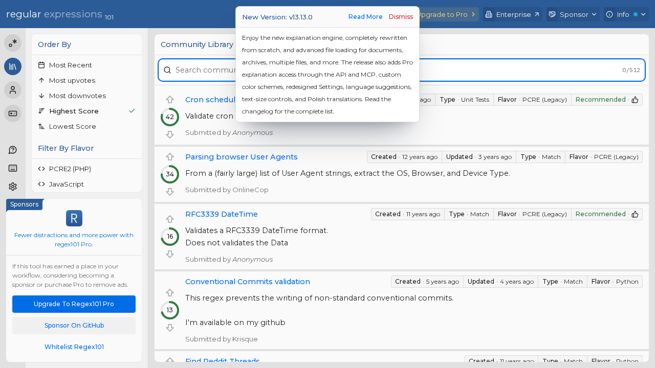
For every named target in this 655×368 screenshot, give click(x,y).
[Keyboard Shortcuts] (12, 168)
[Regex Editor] (12, 43)
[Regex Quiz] (12, 113)
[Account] (12, 90)
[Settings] (12, 186)
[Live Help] (12, 150)
